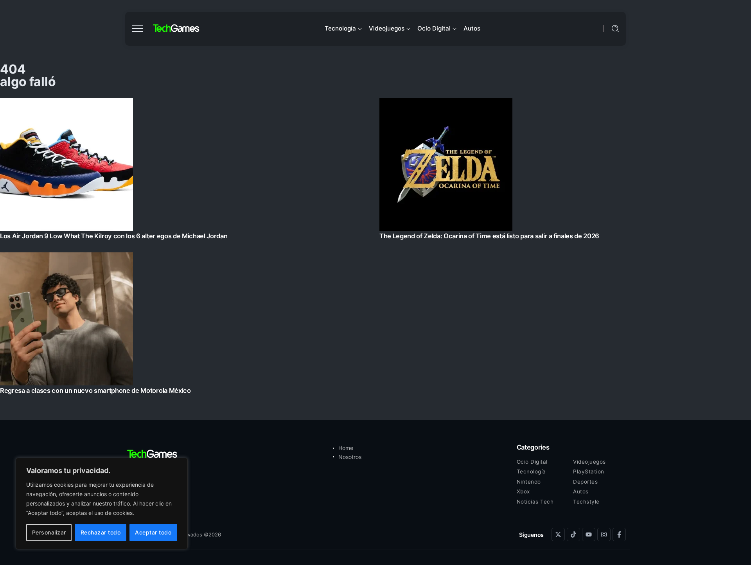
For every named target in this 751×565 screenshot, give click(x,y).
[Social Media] (558, 534)
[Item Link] (375, 248)
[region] (102, 503)
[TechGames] (176, 28)
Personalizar (49, 532)
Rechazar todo (101, 532)
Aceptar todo (153, 532)
